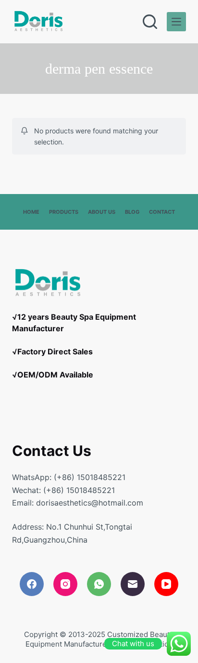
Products (63, 211)
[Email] (133, 584)
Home (31, 211)
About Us (101, 211)
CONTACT (162, 211)
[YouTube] (166, 584)
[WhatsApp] (99, 584)
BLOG (132, 211)
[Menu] (176, 21)
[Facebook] (32, 584)
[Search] (150, 21)
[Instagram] (65, 584)
